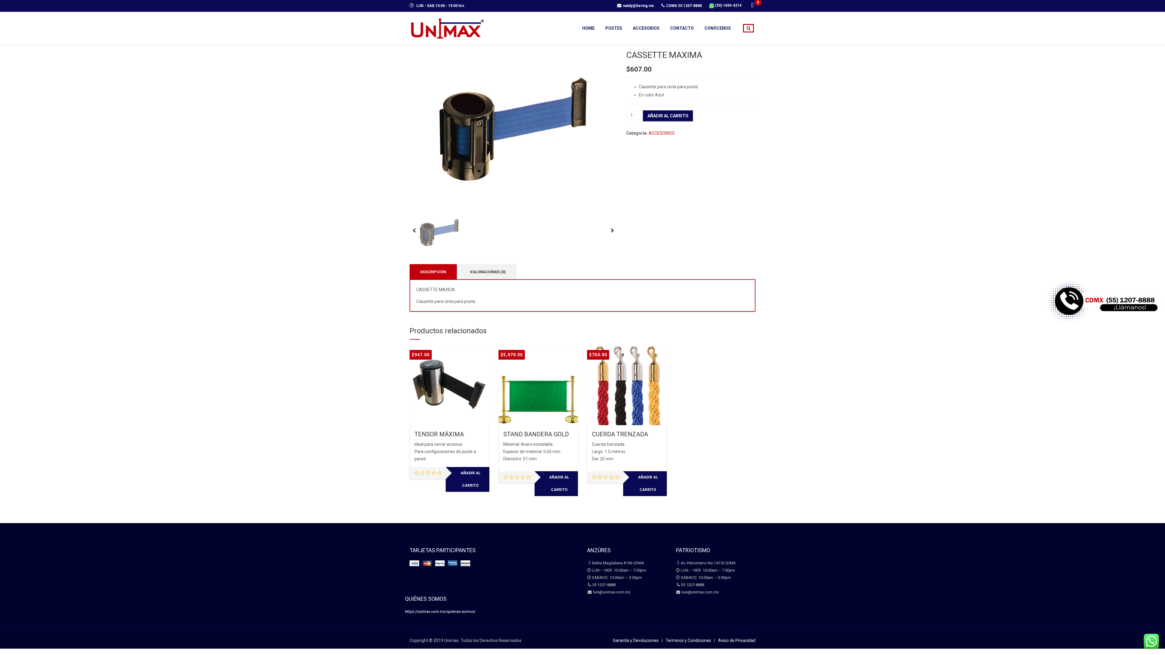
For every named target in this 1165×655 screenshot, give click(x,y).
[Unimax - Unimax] (447, 27)
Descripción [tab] (433, 272)
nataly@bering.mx (638, 6)
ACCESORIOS (646, 28)
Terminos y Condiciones (688, 640)
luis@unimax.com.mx (611, 592)
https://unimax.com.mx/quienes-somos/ (440, 611)
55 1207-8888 (604, 585)
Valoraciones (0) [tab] (488, 272)
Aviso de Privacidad (736, 640)
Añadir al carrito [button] (471, 479)
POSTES (613, 28)
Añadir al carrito (667, 115)
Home (588, 28)
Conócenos (717, 28)
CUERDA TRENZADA (620, 434)
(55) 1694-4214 (727, 5)
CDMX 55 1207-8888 (684, 6)
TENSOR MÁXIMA (439, 434)
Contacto (682, 28)
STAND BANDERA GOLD (536, 434)
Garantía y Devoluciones (636, 640)
